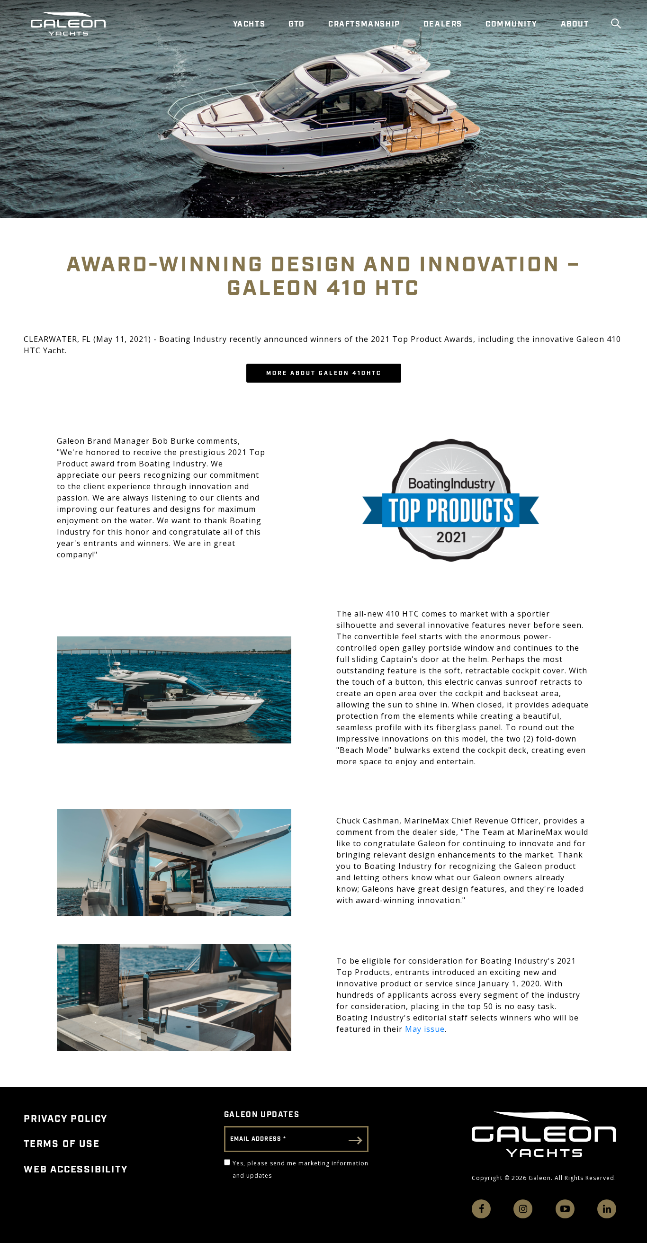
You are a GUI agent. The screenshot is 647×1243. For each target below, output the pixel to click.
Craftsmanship (364, 24)
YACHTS (249, 24)
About (575, 24)
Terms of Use (62, 1144)
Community (511, 24)
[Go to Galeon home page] (68, 24)
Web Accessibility (76, 1169)
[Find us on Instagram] (522, 1208)
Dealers (442, 24)
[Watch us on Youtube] (565, 1208)
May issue (425, 1029)
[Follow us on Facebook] (481, 1208)
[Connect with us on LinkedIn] (606, 1208)
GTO (296, 24)
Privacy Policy (66, 1119)
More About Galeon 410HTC (323, 373)
